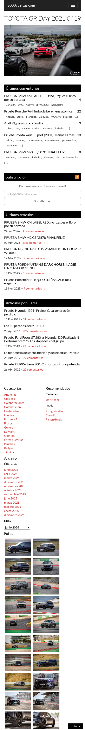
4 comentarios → (34, 231)
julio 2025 (10, 498)
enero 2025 (11, 510)
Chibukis (43, 116)
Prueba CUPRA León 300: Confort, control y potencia (42, 364)
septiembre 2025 (15, 494)
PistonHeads (54, 419)
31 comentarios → (34, 319)
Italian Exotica (70, 157)
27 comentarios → (35, 357)
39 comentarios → (35, 331)
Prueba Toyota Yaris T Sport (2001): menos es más (39, 135)
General (9, 427)
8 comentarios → (34, 242)
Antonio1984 (52, 140)
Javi (17, 128)
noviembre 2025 (14, 486)
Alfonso (10, 116)
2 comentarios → (34, 258)
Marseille (31, 116)
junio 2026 (11, 469)
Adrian (9, 140)
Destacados (11, 411)
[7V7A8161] (18, 662)
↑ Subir (75, 726)
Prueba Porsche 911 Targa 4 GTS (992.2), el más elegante (37, 281)
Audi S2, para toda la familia (23, 123)
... (76, 116)
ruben (9, 128)
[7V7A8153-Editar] (46, 643)
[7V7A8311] (46, 585)
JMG (20, 104)
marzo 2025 (11, 502)
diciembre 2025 (14, 482)
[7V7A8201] (18, 681)
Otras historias (13, 439)
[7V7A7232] (18, 720)
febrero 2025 (12, 506)
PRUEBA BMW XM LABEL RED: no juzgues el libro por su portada (40, 97)
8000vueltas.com (21, 5)
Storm (20, 116)
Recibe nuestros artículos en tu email (42, 186)
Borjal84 (10, 104)
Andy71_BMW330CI (37, 104)
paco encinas (69, 140)
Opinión (9, 435)
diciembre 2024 (14, 515)
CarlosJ (36, 128)
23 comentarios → (34, 346)
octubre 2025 (12, 490)
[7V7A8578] (46, 547)
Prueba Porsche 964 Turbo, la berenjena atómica (38, 111)
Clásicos (9, 398)
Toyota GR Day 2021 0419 (42, 18)
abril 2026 (10, 473)
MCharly (55, 116)
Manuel (20, 140)
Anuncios (10, 394)
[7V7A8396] (18, 566)
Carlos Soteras (34, 140)
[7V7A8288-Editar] (46, 604)
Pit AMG (48, 157)
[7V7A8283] (46, 624)
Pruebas (9, 444)
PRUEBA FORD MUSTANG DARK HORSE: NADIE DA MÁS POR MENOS (40, 266)
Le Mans (9, 431)
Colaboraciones (14, 402)
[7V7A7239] (46, 700)
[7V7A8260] (18, 643)
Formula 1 (10, 419)
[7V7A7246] (46, 681)
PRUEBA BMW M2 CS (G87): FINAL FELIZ (34, 152)
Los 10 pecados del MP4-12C (25, 326)
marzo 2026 (11, 478)
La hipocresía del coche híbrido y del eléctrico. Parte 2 (41, 353)
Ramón (26, 128)
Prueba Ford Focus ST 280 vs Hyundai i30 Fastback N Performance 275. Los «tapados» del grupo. (41, 339)
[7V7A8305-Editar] (18, 585)
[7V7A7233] (46, 720)
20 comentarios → (35, 369)
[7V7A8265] (18, 624)
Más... (7, 520)
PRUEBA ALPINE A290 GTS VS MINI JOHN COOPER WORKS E (42, 251)
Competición (12, 407)
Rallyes (8, 448)
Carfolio (51, 415)
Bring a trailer (54, 411)
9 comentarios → (34, 288)
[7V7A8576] (18, 547)
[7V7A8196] (46, 662)
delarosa (67, 116)
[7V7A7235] (18, 700)
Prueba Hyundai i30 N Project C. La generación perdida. (37, 312)
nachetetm (57, 104)
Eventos (9, 415)
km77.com (52, 399)
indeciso (59, 128)
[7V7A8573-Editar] (46, 566)
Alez (58, 157)
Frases (8, 423)
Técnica (9, 452)
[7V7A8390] (18, 604)
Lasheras (48, 128)
